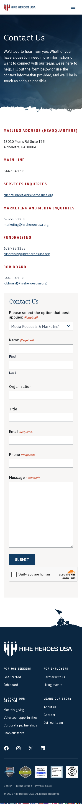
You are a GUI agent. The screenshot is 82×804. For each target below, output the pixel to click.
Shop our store (14, 733)
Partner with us (54, 677)
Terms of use (24, 785)
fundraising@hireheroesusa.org (27, 254)
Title (13, 409)
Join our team (53, 723)
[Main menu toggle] (73, 7)
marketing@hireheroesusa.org (26, 224)
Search (8, 785)
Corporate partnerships (20, 725)
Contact (49, 715)
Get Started (12, 677)
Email (21, 431)
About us (50, 707)
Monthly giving (14, 710)
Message (24, 477)
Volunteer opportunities (21, 718)
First (12, 356)
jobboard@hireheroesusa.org (25, 283)
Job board (11, 685)
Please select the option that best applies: (39, 314)
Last (12, 372)
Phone (22, 454)
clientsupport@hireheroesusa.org (28, 195)
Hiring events (53, 685)
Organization (20, 386)
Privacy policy (43, 785)
